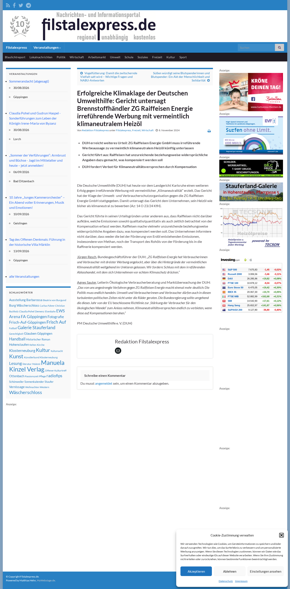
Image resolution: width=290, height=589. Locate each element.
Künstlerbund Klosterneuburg (41, 357)
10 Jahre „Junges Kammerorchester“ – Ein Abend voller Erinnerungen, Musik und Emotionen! (37, 202)
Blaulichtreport (15, 57)
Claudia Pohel (26, 311)
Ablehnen (229, 571)
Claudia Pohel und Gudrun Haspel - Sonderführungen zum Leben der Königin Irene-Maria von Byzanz (35, 118)
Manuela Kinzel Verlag (37, 366)
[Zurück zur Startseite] (145, 26)
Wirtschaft (77, 57)
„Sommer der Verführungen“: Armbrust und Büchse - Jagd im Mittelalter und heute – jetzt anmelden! (37, 160)
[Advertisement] (38, 470)
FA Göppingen (34, 316)
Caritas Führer (47, 305)
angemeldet (103, 383)
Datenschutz (226, 581)
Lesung (15, 363)
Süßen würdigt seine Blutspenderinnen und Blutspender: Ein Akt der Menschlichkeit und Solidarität (180, 76)
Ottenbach (16, 376)
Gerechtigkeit (16, 333)
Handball (17, 339)
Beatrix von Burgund (54, 300)
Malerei (36, 364)
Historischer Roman (38, 339)
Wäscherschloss (25, 392)
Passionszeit (31, 376)
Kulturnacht (57, 351)
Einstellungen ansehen (265, 571)
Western (44, 387)
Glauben (30, 333)
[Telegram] (28, 4)
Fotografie (56, 316)
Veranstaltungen (46, 47)
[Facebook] (14, 4)
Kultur (170, 57)
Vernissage (17, 387)
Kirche (40, 344)
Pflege (42, 376)
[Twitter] (20, 4)
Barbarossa (34, 300)
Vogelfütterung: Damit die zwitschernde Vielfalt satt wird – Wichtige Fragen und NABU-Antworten (108, 76)
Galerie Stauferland (36, 327)
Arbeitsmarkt (97, 57)
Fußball (13, 328)
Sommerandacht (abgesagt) (29, 81)
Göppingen (44, 333)
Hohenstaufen (19, 344)
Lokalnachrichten (41, 57)
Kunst (16, 356)
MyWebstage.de (46, 580)
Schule (129, 57)
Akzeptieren (196, 571)
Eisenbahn (50, 311)
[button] (281, 535)
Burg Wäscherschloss (24, 305)
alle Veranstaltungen (24, 276)
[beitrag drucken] (209, 131)
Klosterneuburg (22, 350)
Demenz (39, 311)
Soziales (143, 57)
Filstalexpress (16, 47)
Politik (61, 57)
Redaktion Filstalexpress (95, 130)
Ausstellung (17, 300)
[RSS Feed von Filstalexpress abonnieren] (8, 4)
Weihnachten (32, 387)
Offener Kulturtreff (55, 370)
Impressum (241, 581)
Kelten (33, 344)
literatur (27, 364)
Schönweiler (16, 381)
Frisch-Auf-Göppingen (27, 322)
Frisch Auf (56, 322)
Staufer (49, 381)
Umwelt (115, 57)
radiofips (54, 375)
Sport (183, 57)
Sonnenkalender (34, 381)
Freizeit (157, 57)
